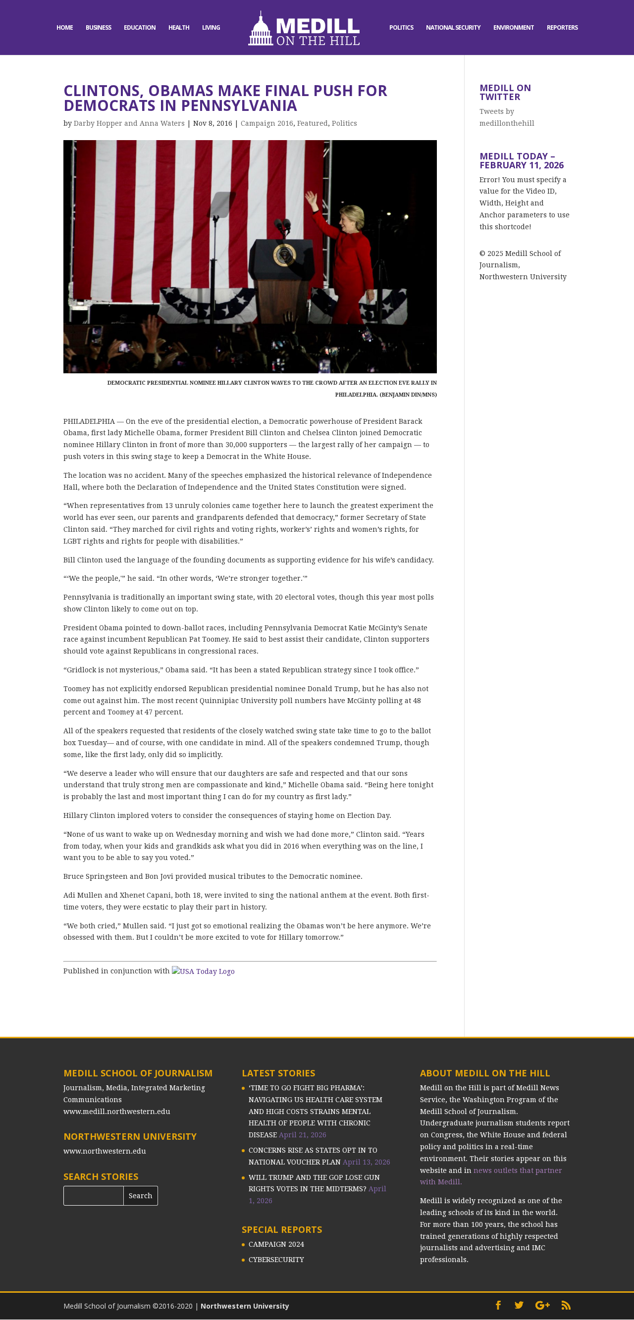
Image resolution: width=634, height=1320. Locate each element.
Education (140, 28)
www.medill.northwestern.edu (116, 1112)
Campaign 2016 (267, 123)
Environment (513, 28)
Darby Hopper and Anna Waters (129, 123)
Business (98, 28)
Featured (312, 123)
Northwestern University (245, 1306)
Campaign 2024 (276, 1244)
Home (64, 28)
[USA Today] (203, 971)
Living (211, 28)
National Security (453, 28)
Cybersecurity (276, 1260)
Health (178, 28)
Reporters (562, 28)
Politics (401, 28)
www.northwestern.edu (104, 1151)
